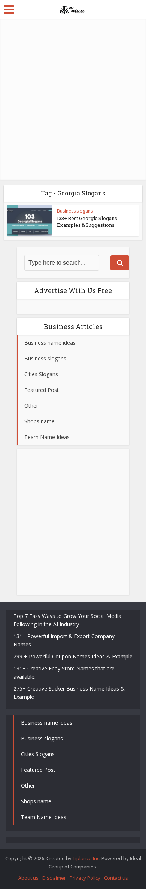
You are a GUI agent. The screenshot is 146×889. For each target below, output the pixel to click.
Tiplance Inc (86, 858)
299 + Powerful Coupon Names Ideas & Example (73, 656)
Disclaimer (54, 877)
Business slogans (75, 211)
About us (28, 877)
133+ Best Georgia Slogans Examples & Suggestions (87, 221)
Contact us (116, 877)
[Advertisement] (73, 99)
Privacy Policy (85, 877)
